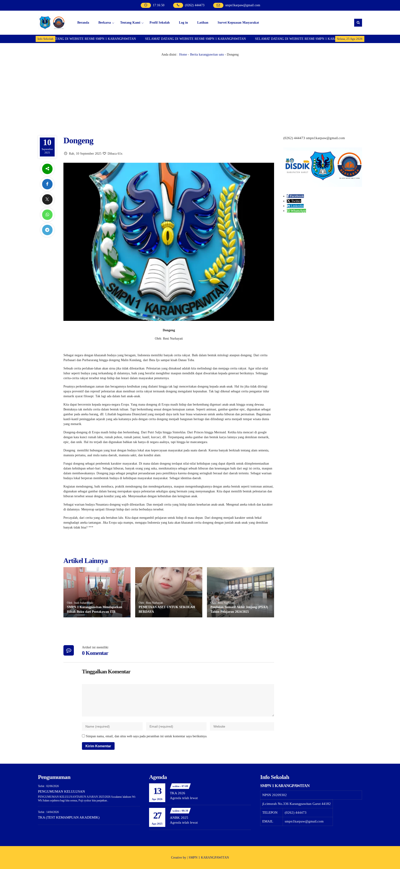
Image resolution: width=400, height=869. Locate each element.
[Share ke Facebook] (47, 184)
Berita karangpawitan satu (207, 54)
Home (183, 54)
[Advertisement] (200, 91)
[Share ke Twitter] (47, 199)
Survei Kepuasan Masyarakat (238, 22)
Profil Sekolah (160, 22)
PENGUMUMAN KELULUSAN (61, 791)
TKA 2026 (177, 793)
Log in (183, 22)
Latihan (202, 22)
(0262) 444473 (194, 5)
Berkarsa (104, 22)
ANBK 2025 (179, 817)
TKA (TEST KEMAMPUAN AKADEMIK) (69, 817)
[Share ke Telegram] (47, 230)
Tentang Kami (130, 22)
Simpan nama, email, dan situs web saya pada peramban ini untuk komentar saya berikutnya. (146, 736)
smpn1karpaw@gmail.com (242, 5)
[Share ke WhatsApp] (47, 215)
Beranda (83, 22)
